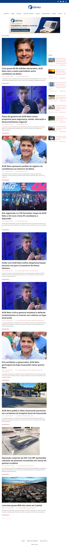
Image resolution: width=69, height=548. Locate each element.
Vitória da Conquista (28, 13)
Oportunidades (46, 13)
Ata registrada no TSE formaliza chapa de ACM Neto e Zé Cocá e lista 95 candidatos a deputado (24, 216)
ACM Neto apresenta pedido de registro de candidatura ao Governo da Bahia (22, 167)
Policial (28, 465)
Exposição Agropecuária (27, 320)
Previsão (54, 13)
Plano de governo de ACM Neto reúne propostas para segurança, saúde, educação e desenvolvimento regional (24, 119)
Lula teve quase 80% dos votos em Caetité (22, 505)
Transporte (32, 270)
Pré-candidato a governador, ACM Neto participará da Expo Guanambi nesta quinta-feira (23, 365)
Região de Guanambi (36, 320)
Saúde (28, 415)
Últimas (60, 13)
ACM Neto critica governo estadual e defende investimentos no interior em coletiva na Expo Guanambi (24, 315)
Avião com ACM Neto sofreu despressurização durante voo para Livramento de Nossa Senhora (24, 265)
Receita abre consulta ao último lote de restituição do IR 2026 (61, 138)
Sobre (23, 540)
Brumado (19, 13)
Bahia (20, 76)
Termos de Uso (43, 540)
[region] (57, 43)
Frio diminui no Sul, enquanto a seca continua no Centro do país (61, 118)
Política (29, 370)
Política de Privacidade (32, 540)
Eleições (23, 76)
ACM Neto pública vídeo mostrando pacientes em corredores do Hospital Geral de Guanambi (24, 412)
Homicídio (24, 465)
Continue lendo (5, 83)
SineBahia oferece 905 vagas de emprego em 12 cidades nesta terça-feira (61, 97)
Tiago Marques (63, 65)
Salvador (38, 13)
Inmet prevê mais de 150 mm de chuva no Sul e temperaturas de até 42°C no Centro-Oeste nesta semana (57, 86)
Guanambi (6, 13)
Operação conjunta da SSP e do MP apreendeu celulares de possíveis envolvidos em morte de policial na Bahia (24, 461)
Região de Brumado (26, 270)
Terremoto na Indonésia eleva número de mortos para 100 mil (61, 128)
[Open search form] (65, 13)
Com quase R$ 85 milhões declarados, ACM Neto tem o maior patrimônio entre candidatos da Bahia (22, 71)
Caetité (12, 13)
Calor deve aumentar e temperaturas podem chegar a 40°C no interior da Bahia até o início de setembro (57, 73)
